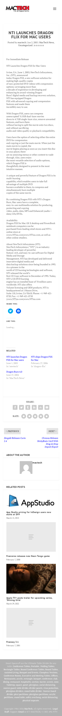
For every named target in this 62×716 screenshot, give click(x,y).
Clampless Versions (48, 672)
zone (56, 681)
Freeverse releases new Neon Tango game (28, 556)
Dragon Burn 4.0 (14, 371)
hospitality (26, 681)
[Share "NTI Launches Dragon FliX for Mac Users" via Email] (47, 407)
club (55, 678)
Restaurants (10, 678)
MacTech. (28, 708)
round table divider (33, 691)
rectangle (28, 678)
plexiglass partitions (38, 694)
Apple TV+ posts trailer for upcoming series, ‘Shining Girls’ (29, 599)
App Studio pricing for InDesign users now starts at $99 (28, 513)
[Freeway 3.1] (31, 623)
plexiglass (33, 684)
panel (25, 684)
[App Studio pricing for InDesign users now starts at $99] (31, 500)
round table (19, 697)
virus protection (50, 688)
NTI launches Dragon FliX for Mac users (16, 358)
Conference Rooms (12, 675)
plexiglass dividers (14, 691)
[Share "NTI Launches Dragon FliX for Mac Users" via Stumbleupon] (40, 407)
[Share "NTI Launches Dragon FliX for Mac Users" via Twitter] (21, 407)
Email (21, 711)
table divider (22, 688)
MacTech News (46, 42)
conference (47, 678)
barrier (43, 681)
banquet (37, 678)
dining (6, 681)
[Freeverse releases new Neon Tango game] (31, 537)
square (19, 684)
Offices (54, 675)
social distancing (47, 684)
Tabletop (11, 684)
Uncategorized (25, 45)
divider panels (35, 688)
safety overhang (33, 697)
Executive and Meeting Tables (36, 675)
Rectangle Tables (12, 669)
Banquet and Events (29, 672)
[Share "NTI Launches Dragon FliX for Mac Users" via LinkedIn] (34, 407)
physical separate (31, 700)
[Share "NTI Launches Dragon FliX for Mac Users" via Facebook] (15, 407)
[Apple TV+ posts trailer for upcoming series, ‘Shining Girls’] (31, 579)
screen (50, 681)
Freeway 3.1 (12, 641)
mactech (22, 42)
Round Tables (51, 669)
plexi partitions (21, 694)
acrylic (20, 678)
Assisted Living (11, 672)
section (35, 681)
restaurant (15, 681)
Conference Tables (21, 666)
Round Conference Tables (32, 669)
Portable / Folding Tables (42, 666)
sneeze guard (9, 688)
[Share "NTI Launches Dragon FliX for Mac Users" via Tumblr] (28, 407)
